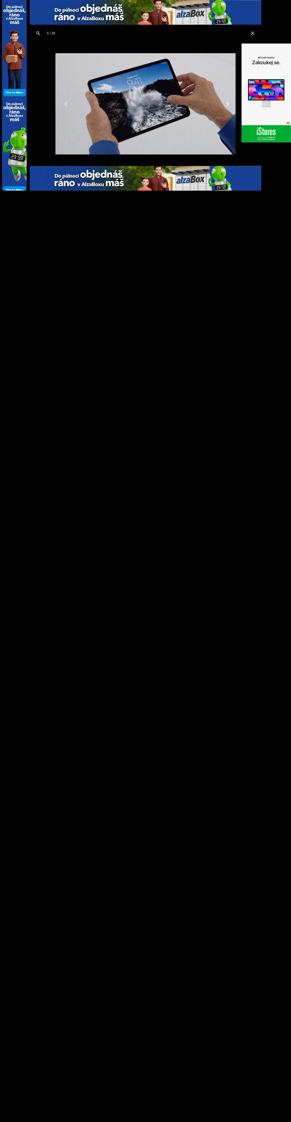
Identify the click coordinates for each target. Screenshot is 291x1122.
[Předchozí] (85, 104)
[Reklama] (145, 12)
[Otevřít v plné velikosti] (38, 33)
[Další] (206, 104)
